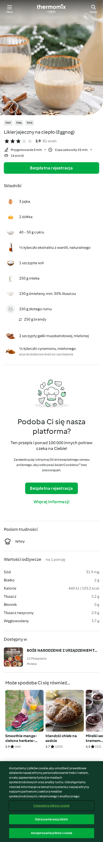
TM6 (19, 123)
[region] (51, 801)
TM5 (30, 123)
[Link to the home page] (51, 8)
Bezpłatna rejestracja (51, 168)
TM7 (8, 123)
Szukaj (93, 11)
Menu (9, 11)
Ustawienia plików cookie (51, 805)
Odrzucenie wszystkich (51, 819)
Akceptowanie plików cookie (51, 833)
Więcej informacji (51, 501)
